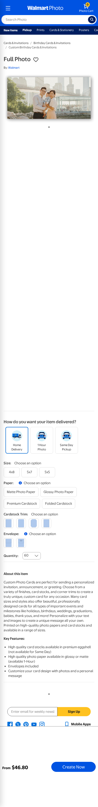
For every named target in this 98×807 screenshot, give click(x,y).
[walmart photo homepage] (45, 8)
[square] (8, 523)
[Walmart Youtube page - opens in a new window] (34, 724)
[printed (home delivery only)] (21, 543)
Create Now (73, 766)
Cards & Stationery (61, 30)
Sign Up (74, 712)
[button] (36, 60)
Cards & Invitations (16, 43)
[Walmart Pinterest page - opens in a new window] (26, 724)
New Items (11, 30)
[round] (21, 523)
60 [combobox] (26, 555)
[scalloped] (46, 523)
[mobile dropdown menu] (8, 8)
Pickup (27, 30)
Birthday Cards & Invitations (52, 43)
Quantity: (11, 556)
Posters (84, 30)
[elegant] (34, 523)
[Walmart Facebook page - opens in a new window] (10, 724)
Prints (40, 30)
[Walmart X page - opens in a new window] (18, 724)
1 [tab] (48, 126)
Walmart (14, 67)
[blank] (8, 543)
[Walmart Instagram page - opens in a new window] (42, 724)
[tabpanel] (49, 98)
